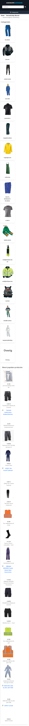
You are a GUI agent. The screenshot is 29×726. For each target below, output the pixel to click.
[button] (14, 12)
